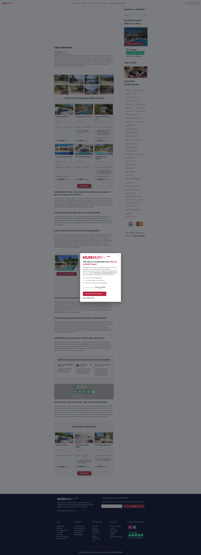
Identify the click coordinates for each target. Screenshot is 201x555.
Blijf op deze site (88, 297)
